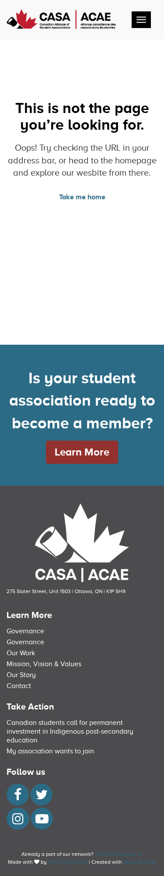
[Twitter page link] (41, 797)
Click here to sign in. (119, 854)
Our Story (21, 675)
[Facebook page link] (18, 797)
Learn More (82, 452)
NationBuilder (139, 862)
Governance (25, 631)
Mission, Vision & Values (44, 664)
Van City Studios (67, 862)
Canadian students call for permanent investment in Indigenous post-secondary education (70, 731)
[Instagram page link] (18, 821)
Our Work (21, 653)
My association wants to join (50, 751)
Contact (19, 686)
